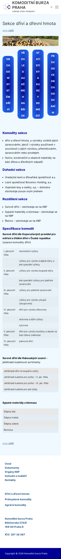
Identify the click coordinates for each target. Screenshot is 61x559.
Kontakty (10, 480)
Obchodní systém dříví (8, 84)
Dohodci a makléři (16, 475)
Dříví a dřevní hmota (17, 493)
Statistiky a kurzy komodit (38, 84)
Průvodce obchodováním (53, 84)
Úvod (8, 463)
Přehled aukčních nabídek (23, 84)
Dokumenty (12, 467)
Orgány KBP (12, 471)
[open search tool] (52, 7)
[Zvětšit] (53, 41)
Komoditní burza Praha (30, 5)
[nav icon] (56, 7)
